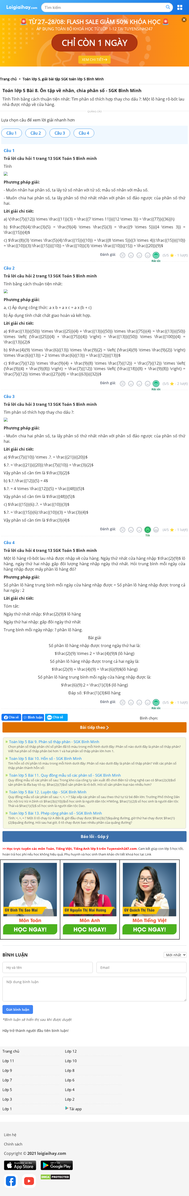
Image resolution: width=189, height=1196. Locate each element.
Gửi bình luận (17, 1009)
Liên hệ (10, 1134)
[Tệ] (131, 255)
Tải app (75, 1108)
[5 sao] (186, 717)
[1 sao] (162, 717)
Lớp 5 (7, 1089)
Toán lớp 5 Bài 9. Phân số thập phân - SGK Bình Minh (54, 741)
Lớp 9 (7, 1070)
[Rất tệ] (122, 255)
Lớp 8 (70, 1070)
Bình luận (35, 717)
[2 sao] (168, 717)
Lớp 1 (7, 1108)
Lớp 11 (8, 1060)
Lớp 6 (70, 1079)
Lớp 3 (7, 1099)
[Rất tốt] (156, 255)
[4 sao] (180, 717)
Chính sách (13, 1144)
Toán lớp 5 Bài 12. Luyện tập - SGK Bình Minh (47, 791)
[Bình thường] (139, 255)
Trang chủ (10, 1051)
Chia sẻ (13, 717)
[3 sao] (174, 717)
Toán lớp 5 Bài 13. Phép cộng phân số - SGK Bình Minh (55, 813)
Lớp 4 (70, 1089)
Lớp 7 (7, 1079)
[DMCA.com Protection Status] (55, 1181)
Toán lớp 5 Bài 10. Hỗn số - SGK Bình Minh (45, 758)
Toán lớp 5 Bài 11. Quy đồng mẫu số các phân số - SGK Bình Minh (65, 775)
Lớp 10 (71, 1060)
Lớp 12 (71, 1051)
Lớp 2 (70, 1099)
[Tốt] (147, 255)
